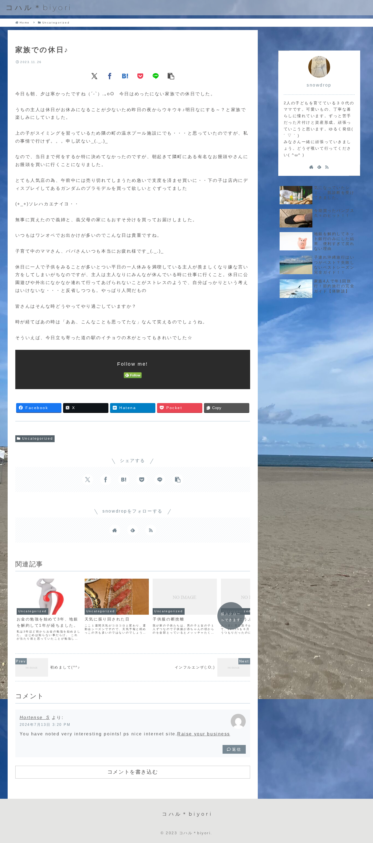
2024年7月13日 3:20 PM (45, 725)
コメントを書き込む (132, 771)
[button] (170, 75)
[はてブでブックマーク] (125, 75)
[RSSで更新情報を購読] (150, 530)
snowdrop (319, 85)
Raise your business (203, 734)
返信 (236, 749)
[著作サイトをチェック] (114, 530)
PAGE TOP (358, 813)
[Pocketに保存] (140, 75)
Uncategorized (37, 438)
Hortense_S (35, 717)
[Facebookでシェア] (109, 75)
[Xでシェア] (94, 75)
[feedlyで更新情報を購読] (132, 530)
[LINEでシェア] (155, 75)
